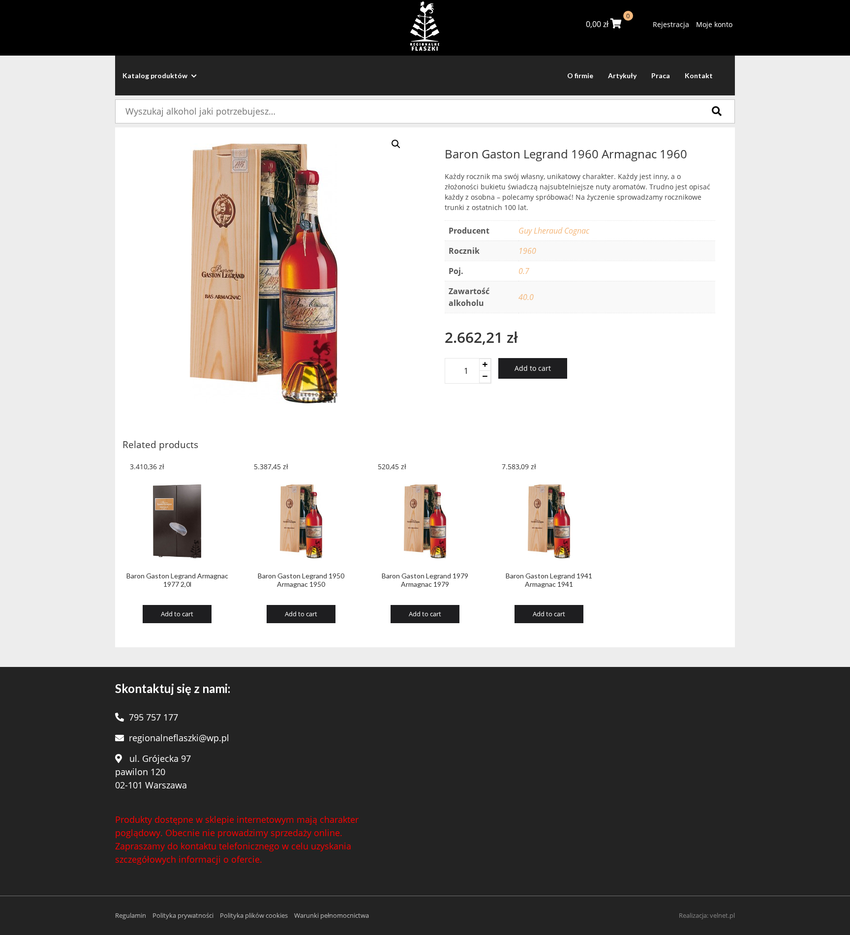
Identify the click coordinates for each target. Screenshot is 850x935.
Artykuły (622, 75)
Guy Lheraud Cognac (553, 230)
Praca (660, 75)
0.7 (523, 271)
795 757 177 (153, 717)
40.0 (526, 297)
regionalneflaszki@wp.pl (179, 738)
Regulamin (130, 915)
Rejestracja (671, 24)
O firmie (580, 75)
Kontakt (699, 75)
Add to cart (533, 368)
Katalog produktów (155, 75)
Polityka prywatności (182, 915)
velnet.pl (722, 915)
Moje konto (714, 24)
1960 (527, 250)
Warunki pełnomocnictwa (331, 915)
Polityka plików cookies (254, 915)
